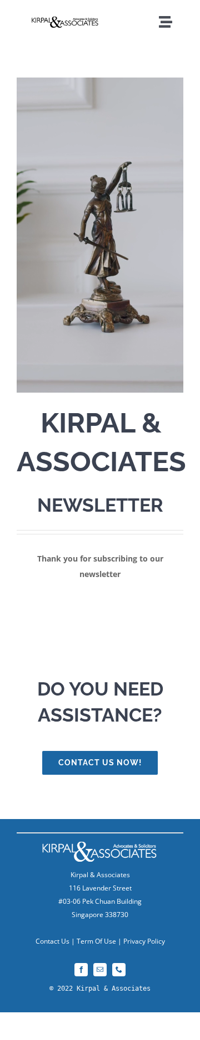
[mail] (100, 969)
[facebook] (81, 969)
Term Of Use (96, 941)
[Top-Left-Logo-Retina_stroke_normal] (65, 20)
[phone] (119, 969)
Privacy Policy (144, 941)
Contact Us (52, 941)
